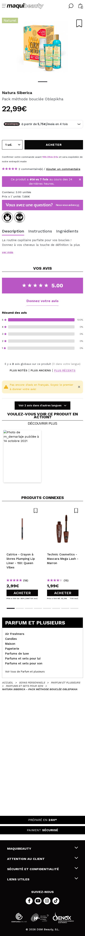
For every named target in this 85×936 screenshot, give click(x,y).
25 (48, 157)
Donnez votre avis (42, 301)
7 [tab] (65, 608)
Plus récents (64, 370)
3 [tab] (29, 608)
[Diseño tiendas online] (63, 917)
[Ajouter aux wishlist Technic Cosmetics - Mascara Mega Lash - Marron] (62, 510)
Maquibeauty (19, 848)
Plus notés (18, 370)
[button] (22, 456)
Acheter (22, 593)
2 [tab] (20, 608)
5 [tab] (47, 608)
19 (43, 157)
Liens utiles (18, 879)
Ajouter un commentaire (63, 169)
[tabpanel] (42, 47)
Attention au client (26, 859)
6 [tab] (56, 608)
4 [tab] (38, 608)
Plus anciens (41, 370)
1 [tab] (42, 81)
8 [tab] (74, 608)
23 (55, 157)
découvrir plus (42, 423)
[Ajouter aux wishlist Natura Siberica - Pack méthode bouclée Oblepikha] (79, 23)
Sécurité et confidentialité (33, 869)
